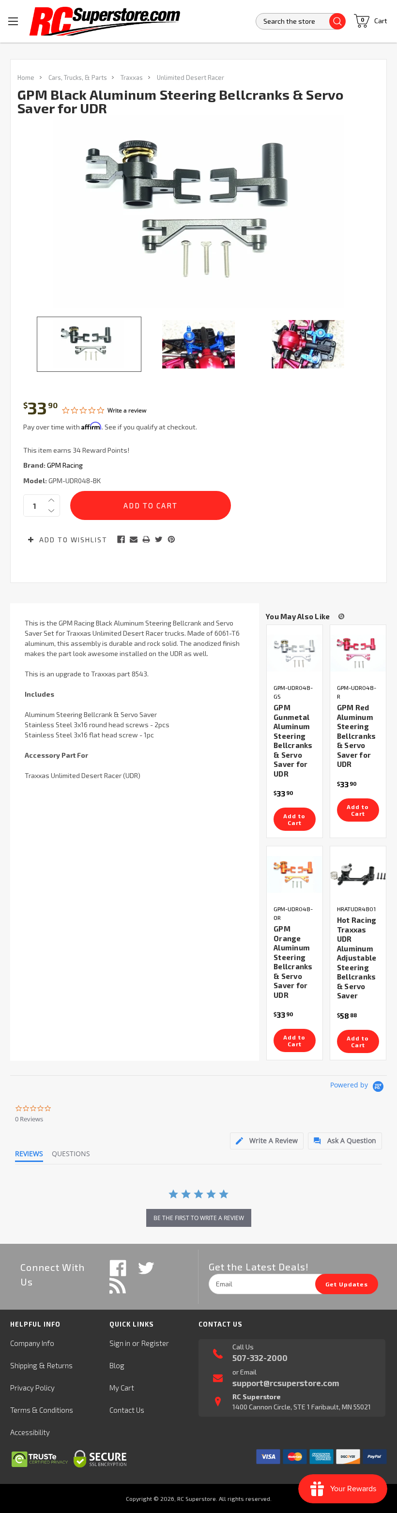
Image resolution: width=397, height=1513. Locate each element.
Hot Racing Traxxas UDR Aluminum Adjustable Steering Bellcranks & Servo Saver (357, 958)
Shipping (23, 1365)
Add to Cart (294, 819)
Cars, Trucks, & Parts (77, 77)
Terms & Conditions (41, 1410)
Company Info (32, 1343)
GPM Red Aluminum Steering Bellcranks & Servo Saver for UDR (356, 735)
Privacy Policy (32, 1387)
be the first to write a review (198, 1218)
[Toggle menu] (13, 21)
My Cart (121, 1387)
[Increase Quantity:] (51, 500)
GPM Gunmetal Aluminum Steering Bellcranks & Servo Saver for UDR (293, 740)
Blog (116, 1365)
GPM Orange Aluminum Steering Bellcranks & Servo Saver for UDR (293, 961)
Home (25, 77)
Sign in (119, 1343)
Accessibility (30, 1432)
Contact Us (126, 1410)
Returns (60, 1365)
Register (155, 1343)
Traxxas (132, 77)
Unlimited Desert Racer (190, 77)
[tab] (267, 1140)
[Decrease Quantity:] (51, 510)
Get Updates (346, 1284)
